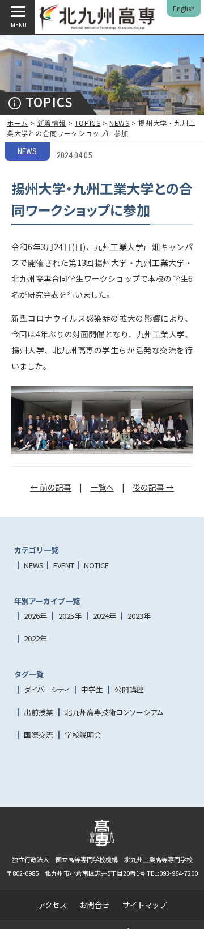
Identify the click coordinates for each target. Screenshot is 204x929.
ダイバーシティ (47, 689)
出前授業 (38, 712)
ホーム (17, 123)
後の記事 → (153, 487)
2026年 (35, 615)
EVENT (63, 565)
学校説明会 (83, 734)
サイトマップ (144, 905)
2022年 (35, 638)
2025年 (70, 615)
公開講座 (129, 689)
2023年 (139, 615)
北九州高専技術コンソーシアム (114, 712)
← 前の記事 (50, 487)
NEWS (119, 123)
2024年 (104, 615)
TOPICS (88, 123)
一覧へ (102, 487)
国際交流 (38, 734)
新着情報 (51, 123)
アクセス (52, 905)
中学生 (92, 689)
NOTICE (96, 565)
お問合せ (94, 905)
